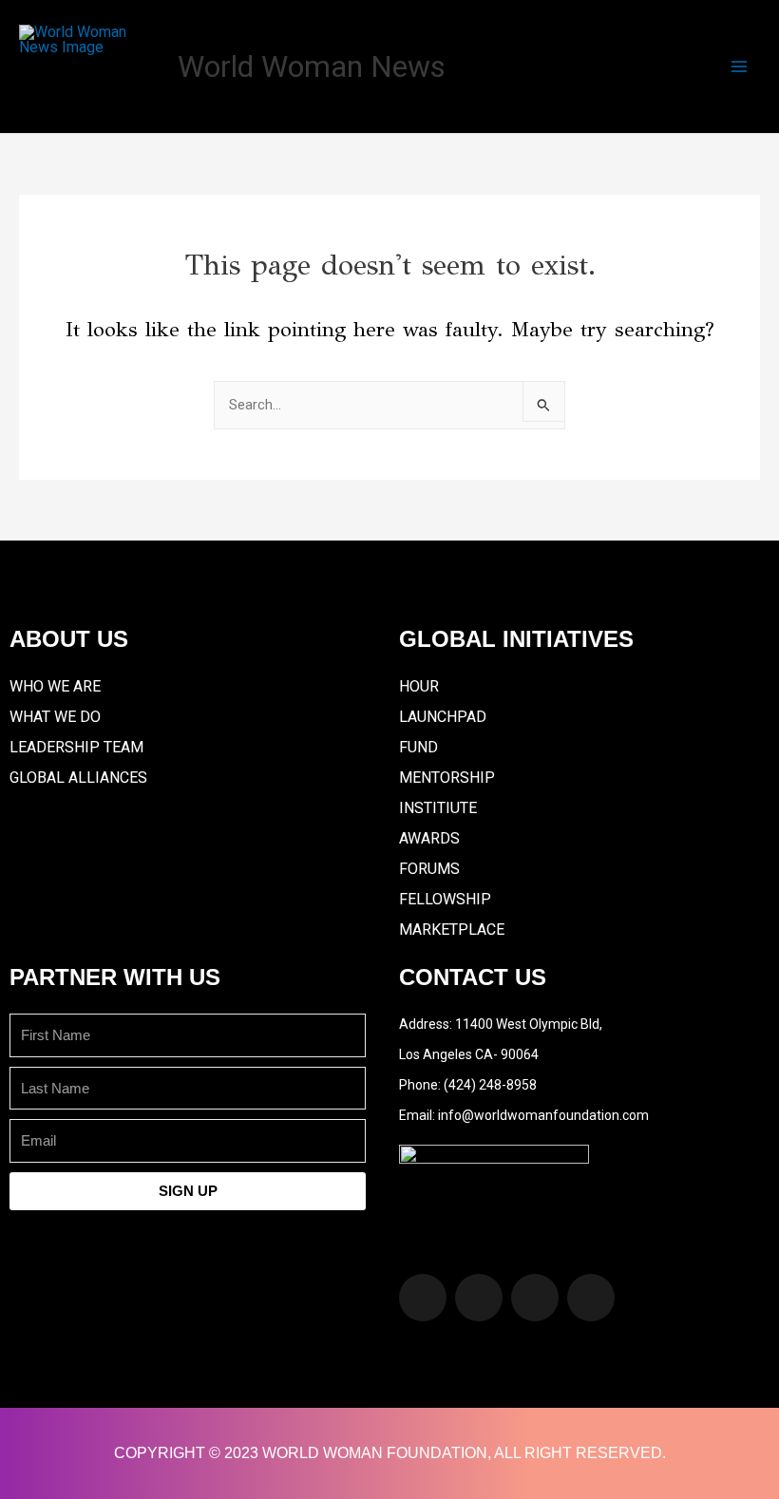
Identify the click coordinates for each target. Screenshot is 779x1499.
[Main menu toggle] (739, 66)
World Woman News (312, 66)
